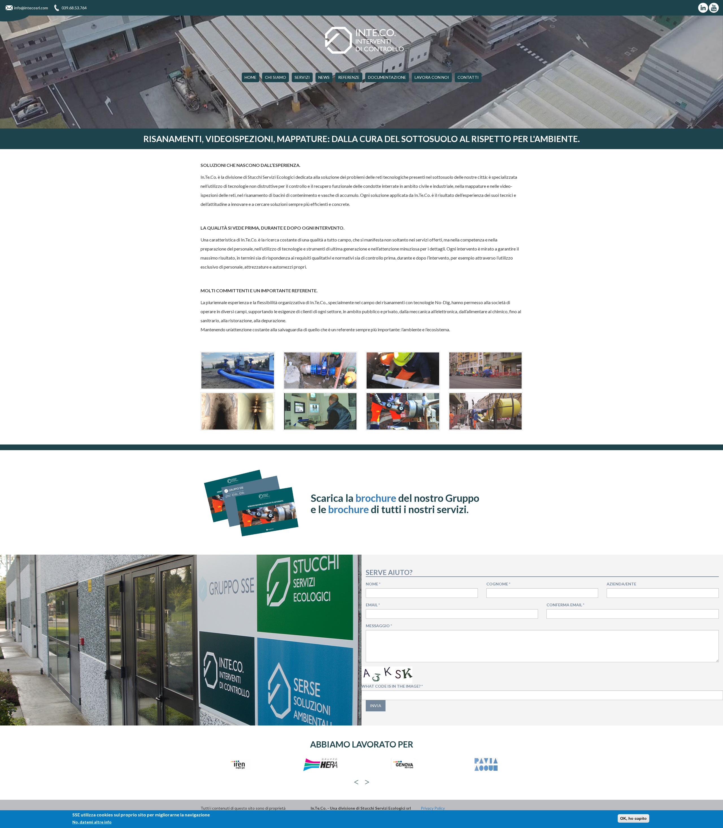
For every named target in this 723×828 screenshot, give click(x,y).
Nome (373, 583)
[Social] (703, 8)
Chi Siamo (275, 77)
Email (373, 604)
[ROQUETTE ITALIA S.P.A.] (486, 764)
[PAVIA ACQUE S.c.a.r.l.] (403, 764)
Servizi (302, 77)
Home (250, 77)
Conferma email (565, 604)
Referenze (349, 77)
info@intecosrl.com (31, 7)
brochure (376, 498)
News (324, 77)
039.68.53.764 (74, 7)
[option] (237, 767)
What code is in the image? (392, 686)
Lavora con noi (432, 77)
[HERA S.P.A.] (238, 764)
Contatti (468, 77)
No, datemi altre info (92, 822)
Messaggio (379, 625)
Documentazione (387, 77)
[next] (367, 782)
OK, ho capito (633, 818)
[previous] (356, 782)
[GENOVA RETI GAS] (320, 764)
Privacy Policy (433, 808)
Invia (375, 705)
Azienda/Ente (621, 583)
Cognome (498, 583)
